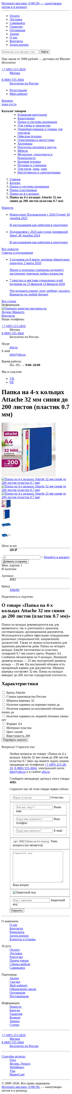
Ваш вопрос (21, 885)
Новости (7, 207)
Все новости (10, 249)
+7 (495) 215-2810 (14, 326)
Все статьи (9, 301)
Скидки (15, 981)
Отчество (57, 797)
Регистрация (18, 90)
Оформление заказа (23, 989)
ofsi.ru (14, 347)
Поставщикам (19, 996)
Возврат (15, 1017)
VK (12, 378)
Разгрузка (16, 957)
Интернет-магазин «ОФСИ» (21, 1087)
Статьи (14, 1024)
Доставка (16, 19)
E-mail (58, 830)
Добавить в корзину (15, 561)
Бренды (15, 1010)
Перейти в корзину (57, 557)
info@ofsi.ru (18, 354)
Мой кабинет (19, 93)
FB (12, 382)
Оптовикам (17, 30)
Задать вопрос (19, 44)
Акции (14, 34)
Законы (15, 1021)
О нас (13, 37)
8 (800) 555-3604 (13, 333)
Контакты (16, 41)
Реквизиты (17, 932)
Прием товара (19, 960)
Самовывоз (17, 23)
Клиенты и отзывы (23, 939)
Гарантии (16, 26)
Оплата (15, 15)
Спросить (17, 910)
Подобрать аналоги (15, 739)
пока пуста (9, 102)
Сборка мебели (20, 964)
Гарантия (16, 1014)
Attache (14, 590)
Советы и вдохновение (17, 252)
